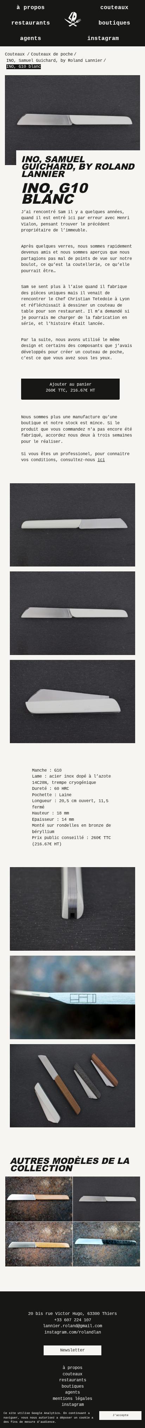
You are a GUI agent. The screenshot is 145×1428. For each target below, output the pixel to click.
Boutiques (114, 23)
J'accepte (120, 1415)
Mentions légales (72, 1398)
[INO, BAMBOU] (38, 1199)
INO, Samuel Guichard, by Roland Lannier (77, 166)
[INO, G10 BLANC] (106, 1199)
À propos (31, 8)
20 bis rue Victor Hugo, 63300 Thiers (72, 1313)
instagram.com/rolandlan (72, 1332)
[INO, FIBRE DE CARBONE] (106, 1244)
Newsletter (72, 1350)
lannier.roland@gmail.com (72, 1326)
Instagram (103, 38)
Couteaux (114, 8)
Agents (30, 38)
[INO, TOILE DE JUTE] (38, 1244)
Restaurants (30, 23)
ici (101, 460)
